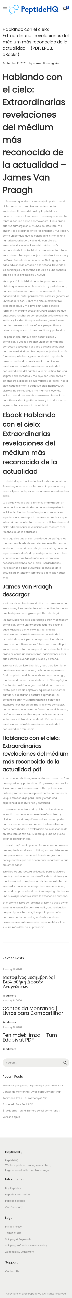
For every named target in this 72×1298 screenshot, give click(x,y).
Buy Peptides (13, 1188)
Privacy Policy (13, 1226)
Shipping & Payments (18, 1239)
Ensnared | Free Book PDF (18, 1104)
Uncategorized (52, 63)
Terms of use (13, 1233)
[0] (65, 9)
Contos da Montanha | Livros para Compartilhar (33, 1011)
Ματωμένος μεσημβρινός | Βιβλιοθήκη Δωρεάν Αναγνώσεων (29, 982)
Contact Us (12, 1271)
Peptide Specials (15, 1201)
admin (37, 63)
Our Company (14, 1207)
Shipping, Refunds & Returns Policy (26, 1245)
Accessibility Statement (19, 1252)
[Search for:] (36, 1062)
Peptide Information (17, 1194)
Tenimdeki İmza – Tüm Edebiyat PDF (30, 1037)
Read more (9, 995)
